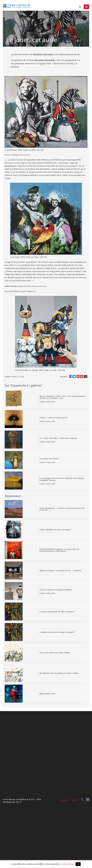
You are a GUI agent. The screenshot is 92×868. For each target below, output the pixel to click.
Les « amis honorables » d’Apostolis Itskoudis (58, 438)
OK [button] (78, 864)
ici (34, 291)
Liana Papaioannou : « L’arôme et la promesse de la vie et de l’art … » (62, 509)
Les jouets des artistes (49, 458)
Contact (74, 800)
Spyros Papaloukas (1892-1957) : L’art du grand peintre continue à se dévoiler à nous (62, 397)
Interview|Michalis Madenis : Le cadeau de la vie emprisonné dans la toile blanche (59, 550)
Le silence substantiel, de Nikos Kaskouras (57, 611)
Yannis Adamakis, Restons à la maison (55, 529)
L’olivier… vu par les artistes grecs (54, 417)
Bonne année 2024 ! (48, 693)
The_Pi (18, 802)
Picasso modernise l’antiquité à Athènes (56, 590)
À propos (63, 800)
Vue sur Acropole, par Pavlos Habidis (55, 652)
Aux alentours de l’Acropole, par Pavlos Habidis (59, 673)
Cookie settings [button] (67, 864)
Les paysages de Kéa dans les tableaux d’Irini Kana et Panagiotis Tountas (62, 479)
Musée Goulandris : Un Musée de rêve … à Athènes (61, 570)
